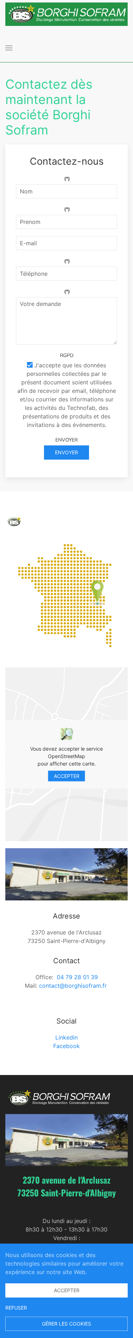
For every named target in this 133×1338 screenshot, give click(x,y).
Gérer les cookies (66, 1324)
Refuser (16, 1308)
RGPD (66, 355)
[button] (8, 48)
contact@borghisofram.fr (73, 985)
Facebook (66, 1045)
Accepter (66, 776)
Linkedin (66, 1037)
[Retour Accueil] (66, 14)
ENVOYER (66, 440)
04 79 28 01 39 (77, 977)
